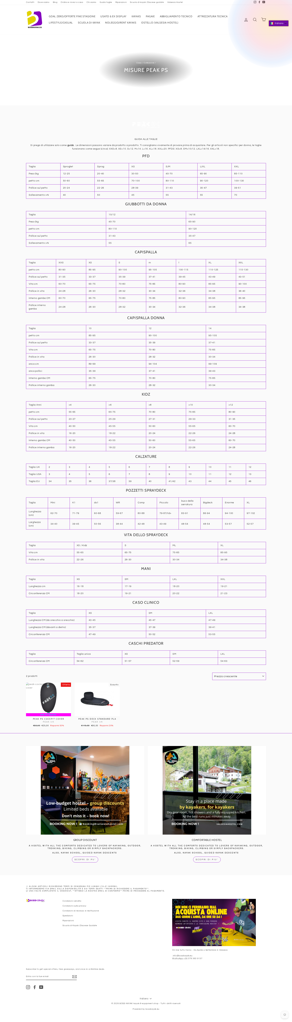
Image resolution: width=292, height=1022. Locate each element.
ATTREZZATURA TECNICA (213, 16)
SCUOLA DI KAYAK (89, 22)
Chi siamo (91, 2)
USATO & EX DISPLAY (113, 16)
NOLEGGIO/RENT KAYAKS (120, 22)
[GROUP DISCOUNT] (85, 790)
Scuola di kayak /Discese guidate (147, 2)
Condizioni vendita (72, 901)
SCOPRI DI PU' (85, 859)
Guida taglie (106, 2)
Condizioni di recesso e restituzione (81, 911)
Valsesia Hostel (175, 2)
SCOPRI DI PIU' (207, 859)
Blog (55, 2)
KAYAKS (136, 16)
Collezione (149, 63)
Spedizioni (68, 916)
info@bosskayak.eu (182, 956)
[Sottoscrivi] (74, 977)
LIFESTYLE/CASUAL (61, 22)
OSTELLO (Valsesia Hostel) (159, 22)
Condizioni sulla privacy (74, 906)
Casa (139, 63)
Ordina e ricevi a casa (72, 2)
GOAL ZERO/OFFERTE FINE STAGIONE (72, 16)
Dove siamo (44, 2)
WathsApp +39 (180, 958)
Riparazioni (121, 2)
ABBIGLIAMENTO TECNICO (176, 16)
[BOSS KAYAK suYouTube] (41, 987)
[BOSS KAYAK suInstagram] (28, 987)
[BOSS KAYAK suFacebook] (35, 987)
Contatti (30, 2)
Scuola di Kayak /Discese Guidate (80, 925)
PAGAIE (150, 16)
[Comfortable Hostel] (207, 790)
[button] (278, 23)
